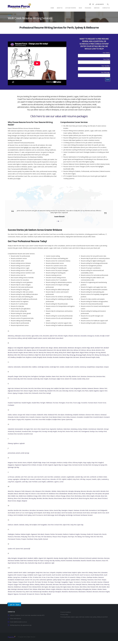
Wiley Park (66, 589)
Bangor (51, 348)
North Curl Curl (20, 513)
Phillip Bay (24, 537)
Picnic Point (31, 537)
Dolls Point (23, 379)
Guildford (48, 419)
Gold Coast (81, 617)
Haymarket (53, 429)
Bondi (43, 355)
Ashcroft (25, 338)
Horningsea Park (36, 431)
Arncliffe (102, 336)
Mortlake (45, 498)
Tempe (10, 582)
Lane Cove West (48, 477)
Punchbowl (30, 539)
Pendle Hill (90, 534)
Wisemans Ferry (20, 592)
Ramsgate (14, 558)
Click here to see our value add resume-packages (59, 116)
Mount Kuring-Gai (84, 498)
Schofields (59, 572)
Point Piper (71, 537)
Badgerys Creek (12, 348)
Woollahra (65, 592)
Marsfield (10, 493)
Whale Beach (41, 589)
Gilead (28, 415)
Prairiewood (11, 539)
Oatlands (21, 525)
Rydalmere (48, 563)
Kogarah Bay (57, 465)
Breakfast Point (21, 357)
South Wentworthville (97, 575)
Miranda (97, 496)
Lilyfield (64, 479)
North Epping (29, 513)
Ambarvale (77, 336)
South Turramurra (85, 575)
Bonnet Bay (66, 355)
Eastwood (90, 388)
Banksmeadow (63, 348)
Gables (10, 415)
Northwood (84, 515)
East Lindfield (55, 388)
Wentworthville (36, 587)
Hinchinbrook (92, 429)
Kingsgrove (11, 465)
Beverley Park (42, 352)
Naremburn (25, 510)
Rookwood (30, 560)
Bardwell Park (99, 348)
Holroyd (106, 429)
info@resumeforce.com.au (20, 622)
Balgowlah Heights (29, 348)
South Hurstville (56, 575)
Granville (32, 417)
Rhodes (70, 558)
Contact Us (106, 8)
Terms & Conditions (66, 612)
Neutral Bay (57, 510)
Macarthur (11, 491)
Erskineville (35, 393)
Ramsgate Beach (22, 558)
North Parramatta (66, 513)
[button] (108, 4)
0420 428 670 (100, 4)
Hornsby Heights (52, 431)
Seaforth (74, 572)
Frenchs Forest (102, 403)
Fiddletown (49, 403)
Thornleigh (57, 582)
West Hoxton (75, 587)
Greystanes (28, 419)
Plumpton (64, 537)
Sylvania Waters (75, 580)
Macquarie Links (30, 491)
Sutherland (42, 580)
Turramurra (77, 582)
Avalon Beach (51, 338)
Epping (15, 393)
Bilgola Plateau (84, 352)
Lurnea (61, 482)
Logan (76, 617)
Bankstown (71, 348)
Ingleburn (16, 443)
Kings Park (94, 462)
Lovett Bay (25, 482)
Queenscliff (27, 548)
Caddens (34, 367)
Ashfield (30, 338)
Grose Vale (35, 419)
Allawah (70, 336)
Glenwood (103, 415)
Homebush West (26, 431)
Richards (75, 558)
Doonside (30, 379)
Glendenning (68, 415)
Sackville (10, 572)
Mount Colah (66, 498)
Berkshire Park (100, 350)
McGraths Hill (44, 493)
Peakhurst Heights (74, 534)
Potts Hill (93, 537)
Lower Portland (32, 482)
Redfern (36, 558)
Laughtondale (70, 477)
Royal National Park (13, 563)
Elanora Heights (28, 391)
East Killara (37, 388)
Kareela (20, 462)
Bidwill (69, 352)
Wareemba (49, 584)
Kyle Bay (16, 467)
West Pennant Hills (92, 587)
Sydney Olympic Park (59, 580)
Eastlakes (84, 388)
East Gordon (24, 388)
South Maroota (66, 575)
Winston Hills (11, 592)
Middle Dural (22, 496)
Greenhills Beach (98, 417)
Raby (9, 558)
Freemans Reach (92, 403)
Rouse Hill (105, 560)
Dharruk (10, 379)
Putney (36, 539)
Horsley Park (61, 431)
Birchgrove (92, 352)
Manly (59, 491)
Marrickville (96, 491)
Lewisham (38, 479)
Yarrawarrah (30, 594)
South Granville (46, 575)
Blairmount (24, 355)
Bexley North (62, 352)
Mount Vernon (12, 501)
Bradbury (13, 357)
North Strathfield (18, 515)
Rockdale (17, 560)
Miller (40, 496)
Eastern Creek (69, 388)
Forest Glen (69, 403)
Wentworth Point (27, 587)
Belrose (89, 350)
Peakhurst (66, 534)
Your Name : (106, 53)
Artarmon (14, 338)
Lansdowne (57, 477)
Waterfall (78, 584)
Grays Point (45, 417)
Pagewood (34, 534)
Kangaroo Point (12, 462)
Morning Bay (32, 498)
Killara (70, 462)
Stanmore (101, 577)
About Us (59, 8)
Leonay (10, 479)
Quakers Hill (11, 548)
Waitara (32, 584)
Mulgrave (24, 501)
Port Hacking (86, 537)
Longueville (18, 482)
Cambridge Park (54, 367)
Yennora (37, 594)
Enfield (91, 391)
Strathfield (11, 580)
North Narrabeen (56, 513)
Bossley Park (90, 355)
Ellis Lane (59, 391)
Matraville (22, 493)
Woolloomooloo (73, 592)
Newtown (76, 510)
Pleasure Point (56, 537)
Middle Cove (14, 496)
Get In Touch (14, 604)
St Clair (30, 577)
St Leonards (71, 577)
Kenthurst (60, 462)
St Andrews (24, 577)
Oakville (16, 525)
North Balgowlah (102, 510)
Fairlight (42, 403)
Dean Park (63, 376)
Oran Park (51, 525)
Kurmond (75, 465)
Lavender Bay (79, 477)
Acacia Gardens (26, 336)
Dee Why (68, 376)
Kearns (25, 462)
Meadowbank (63, 493)
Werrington (45, 587)
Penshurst (11, 537)
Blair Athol (17, 355)
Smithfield (30, 575)
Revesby (56, 558)
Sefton (79, 572)
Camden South (69, 367)
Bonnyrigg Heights (81, 355)
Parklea (52, 534)
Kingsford (101, 462)
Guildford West (56, 419)
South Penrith (75, 575)
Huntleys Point (102, 431)
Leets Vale (86, 477)
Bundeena (62, 357)
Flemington (62, 403)
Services (96, 8)
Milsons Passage (60, 496)
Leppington (16, 479)
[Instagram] (93, 4)
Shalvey (90, 572)
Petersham (17, 537)
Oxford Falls (66, 525)
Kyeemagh (11, 467)
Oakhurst (10, 525)
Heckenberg (74, 429)
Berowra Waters (28, 352)
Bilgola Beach (75, 352)
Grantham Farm (24, 417)
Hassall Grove (45, 429)
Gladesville (40, 415)
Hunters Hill (77, 431)
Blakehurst (31, 355)
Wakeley (37, 584)
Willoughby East (86, 589)
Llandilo (94, 479)
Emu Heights (77, 391)
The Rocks (44, 582)
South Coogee (38, 575)
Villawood (106, 582)
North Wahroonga (49, 515)
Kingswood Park (26, 465)
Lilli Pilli (58, 479)
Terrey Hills (31, 582)
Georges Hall (21, 415)
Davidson (48, 376)
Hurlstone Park (12, 434)
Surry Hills (36, 580)
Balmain (37, 348)
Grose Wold (42, 419)
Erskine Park (27, 393)
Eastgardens (77, 388)
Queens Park (19, 548)
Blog (80, 8)
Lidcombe (53, 479)
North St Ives (101, 513)
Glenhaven (82, 415)
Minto (84, 496)
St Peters (83, 577)
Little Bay (82, 479)
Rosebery (57, 560)
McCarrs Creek (35, 493)
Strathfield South (19, 580)
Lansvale (63, 477)
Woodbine (45, 592)
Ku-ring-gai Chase (67, 465)
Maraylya (71, 491)
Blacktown (11, 355)
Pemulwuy (83, 534)
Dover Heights (44, 379)
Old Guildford (33, 525)
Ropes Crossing (44, 560)
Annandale (83, 336)
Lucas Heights (42, 482)
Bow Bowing (102, 355)
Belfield (64, 350)
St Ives (44, 577)
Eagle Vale (11, 388)
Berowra (10, 352)
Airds (40, 336)
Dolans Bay (16, 379)
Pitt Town (38, 537)
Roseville (83, 560)
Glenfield (75, 415)
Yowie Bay (43, 594)
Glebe (45, 415)
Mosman (50, 498)
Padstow (17, 534)
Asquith (35, 338)
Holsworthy (11, 431)
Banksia (56, 348)
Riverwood (11, 560)
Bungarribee (69, 357)
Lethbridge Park (24, 479)
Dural (87, 379)
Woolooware (82, 592)
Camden (62, 367)
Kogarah (50, 465)
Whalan (35, 589)
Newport (70, 510)
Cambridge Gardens (43, 367)
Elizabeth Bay (43, 391)
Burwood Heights (91, 357)
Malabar (54, 491)
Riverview (106, 558)
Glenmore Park (89, 415)
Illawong (10, 443)
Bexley (56, 352)
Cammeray (83, 367)
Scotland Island (66, 572)
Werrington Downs (65, 587)
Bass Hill (14, 350)
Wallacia (42, 584)
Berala (93, 350)
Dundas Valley (81, 379)
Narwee (46, 510)
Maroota (83, 491)
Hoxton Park (69, 431)
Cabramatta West (26, 367)
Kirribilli (45, 465)
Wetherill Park (28, 589)
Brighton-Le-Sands (31, 357)
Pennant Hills (97, 534)
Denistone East (91, 376)
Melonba (70, 493)
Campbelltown (91, 367)
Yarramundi (22, 594)
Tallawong (84, 580)
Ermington (20, 393)
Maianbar (48, 491)
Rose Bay (52, 560)
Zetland (49, 594)
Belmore (83, 350)
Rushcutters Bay (32, 563)
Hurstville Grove (28, 434)
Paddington (11, 534)
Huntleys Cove (94, 431)
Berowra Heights (18, 352)
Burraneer (76, 357)
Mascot (16, 493)
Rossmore (98, 560)
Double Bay (36, 379)
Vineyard (10, 584)
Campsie (106, 367)
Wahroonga (25, 584)
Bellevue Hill (77, 350)
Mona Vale (104, 496)
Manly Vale (64, 491)
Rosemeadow (76, 560)
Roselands (69, 560)
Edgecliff (10, 391)
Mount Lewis (93, 498)
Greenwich (107, 417)
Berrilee (36, 352)
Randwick (30, 558)
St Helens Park (37, 577)
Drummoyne (52, 379)
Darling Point (27, 376)
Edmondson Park (18, 391)
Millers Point (46, 496)
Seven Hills (85, 572)
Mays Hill (28, 493)
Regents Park (42, 558)
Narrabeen (33, 510)
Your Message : (105, 72)
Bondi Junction (57, 355)
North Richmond (77, 513)
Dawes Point (55, 376)
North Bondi (11, 513)
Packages (88, 8)
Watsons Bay (91, 584)
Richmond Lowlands (91, 558)
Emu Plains (85, 391)
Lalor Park (24, 477)
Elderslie (36, 391)
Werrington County (54, 587)
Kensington (53, 462)
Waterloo (84, 584)
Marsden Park (104, 491)
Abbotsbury (11, 336)
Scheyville (52, 572)
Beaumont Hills (51, 350)
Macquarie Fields (20, 491)
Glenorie (97, 415)
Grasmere (38, 417)
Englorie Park (103, 391)
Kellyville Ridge (37, 462)
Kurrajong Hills (102, 465)
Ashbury (19, 338)
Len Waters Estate (102, 477)
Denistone (83, 376)
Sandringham (31, 572)
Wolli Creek (29, 592)
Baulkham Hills (22, 350)
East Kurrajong (46, 388)
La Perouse (11, 477)
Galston (14, 415)
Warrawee (56, 584)
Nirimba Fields (84, 510)
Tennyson (15, 582)
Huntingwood (85, 431)
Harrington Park (28, 429)
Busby (98, 357)
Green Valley (66, 417)
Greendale (80, 417)
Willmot (72, 589)
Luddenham (49, 482)
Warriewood (62, 584)
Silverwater (104, 572)
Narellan (10, 510)
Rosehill (63, 560)
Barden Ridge (86, 348)
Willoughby (78, 589)
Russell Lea (41, 563)
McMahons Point (54, 493)
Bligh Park (38, 355)
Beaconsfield (42, 350)
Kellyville (29, 462)
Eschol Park (42, 393)
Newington (64, 510)
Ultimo (88, 582)
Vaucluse (99, 582)
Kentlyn (65, 462)
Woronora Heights (104, 592)
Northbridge (69, 515)
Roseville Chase (90, 560)
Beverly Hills (50, 352)
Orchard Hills (58, 525)
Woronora (95, 592)
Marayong (77, 491)
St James (56, 577)
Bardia (92, 348)
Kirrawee (39, 465)
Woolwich (89, 592)
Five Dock (55, 403)
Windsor (94, 589)
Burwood (82, 357)
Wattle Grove (100, 584)
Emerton (71, 391)
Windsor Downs (101, 589)
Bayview (29, 350)
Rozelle (22, 563)
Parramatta (58, 534)
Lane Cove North (39, 477)
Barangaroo (78, 348)
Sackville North (17, 572)
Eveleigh (48, 393)
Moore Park (17, 498)
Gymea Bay (69, 419)
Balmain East (44, 348)
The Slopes (51, 582)
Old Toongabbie (42, 525)
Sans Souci (46, 572)
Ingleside (22, 443)
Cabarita (10, 367)
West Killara (83, 587)
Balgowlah (20, 348)
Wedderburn (17, 587)
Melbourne (99, 617)
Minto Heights (90, 496)
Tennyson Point (22, 582)
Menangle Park (90, 493)
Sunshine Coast (88, 617)
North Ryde (94, 513)
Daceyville (10, 376)
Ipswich (73, 617)
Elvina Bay (65, 391)
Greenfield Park (88, 417)
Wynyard (10, 594)
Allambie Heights (63, 336)
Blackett (103, 352)
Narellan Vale (17, 510)
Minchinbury (78, 496)
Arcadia (97, 336)
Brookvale (56, 357)
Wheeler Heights (50, 589)
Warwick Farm (71, 584)
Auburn (40, 338)
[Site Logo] (19, 6)
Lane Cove (30, 477)
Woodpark (58, 592)
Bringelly (39, 357)
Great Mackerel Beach (55, 417)
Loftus (99, 479)
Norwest (90, 515)
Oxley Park (73, 525)
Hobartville (100, 429)
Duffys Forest (60, 379)
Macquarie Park (40, 491)
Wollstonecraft (37, 592)
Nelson (51, 510)
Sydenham (49, 580)
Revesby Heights (63, 558)
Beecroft (59, 350)
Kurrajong (95, 465)
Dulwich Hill (68, 379)
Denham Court (76, 376)
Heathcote (60, 429)
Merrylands (98, 493)
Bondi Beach (49, 355)
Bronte (45, 357)
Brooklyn (49, 357)
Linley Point (75, 479)
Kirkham (33, 465)
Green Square (12, 419)
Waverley (106, 584)
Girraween (33, 415)
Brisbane (68, 617)
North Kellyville (37, 513)
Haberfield (11, 429)
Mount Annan (58, 498)
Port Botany (78, 537)
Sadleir (25, 572)
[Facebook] (90, 4)
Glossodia (11, 417)
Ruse (26, 563)
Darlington (42, 376)
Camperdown (99, 367)
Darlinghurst (34, 376)
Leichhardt (93, 477)
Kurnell (80, 465)
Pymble (40, 539)
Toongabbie (64, 582)
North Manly (46, 513)
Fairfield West (36, 403)
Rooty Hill (37, 560)
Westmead (20, 589)
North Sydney (28, 515)
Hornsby (44, 431)
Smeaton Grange (22, 575)
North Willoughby (60, 515)
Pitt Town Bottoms (46, 537)
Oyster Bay (80, 525)
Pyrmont (45, 539)
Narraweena (40, 510)
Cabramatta (17, 367)
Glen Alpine (61, 415)
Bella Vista (70, 350)
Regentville (50, 558)
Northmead (76, 515)
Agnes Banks (35, 336)
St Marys (78, 577)
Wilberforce (59, 589)
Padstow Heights (25, 534)
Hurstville (20, 434)
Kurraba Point (87, 465)
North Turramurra (37, 515)
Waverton (10, 587)
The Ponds (38, 582)
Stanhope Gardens (92, 577)
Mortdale (39, 498)
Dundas (74, 379)
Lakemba (17, 477)
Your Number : (105, 66)
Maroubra (89, 491)
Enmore (10, 393)
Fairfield (10, 403)
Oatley (27, 525)
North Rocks (86, 513)
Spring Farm (16, 577)
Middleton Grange (32, 496)
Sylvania (68, 580)
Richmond (82, 558)
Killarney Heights (77, 462)
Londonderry (105, 479)
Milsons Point (70, 496)
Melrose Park (77, 493)
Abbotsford (18, 336)
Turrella (83, 582)
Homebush (18, 431)
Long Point (11, 482)
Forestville (84, 403)
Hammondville (19, 429)
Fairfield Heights (26, 403)
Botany (97, 355)
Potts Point (99, 537)
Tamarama (90, 580)
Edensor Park (103, 388)
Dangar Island (18, 376)
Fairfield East (17, 403)
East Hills (31, 388)
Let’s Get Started (70, 8)
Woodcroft (52, 592)
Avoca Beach (59, 338)
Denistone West (100, 376)
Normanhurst (93, 510)
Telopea (104, 580)
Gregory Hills (20, 419)
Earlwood (17, 388)
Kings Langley (87, 462)
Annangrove (90, 336)
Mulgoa (19, 501)
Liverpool (88, 479)
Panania (47, 534)
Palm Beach (40, 534)
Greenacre (73, 417)
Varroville (94, 582)
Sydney (94, 617)
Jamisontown (11, 453)
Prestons (18, 539)
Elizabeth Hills (51, 391)
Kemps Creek (45, 462)
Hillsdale (85, 429)
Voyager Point (18, 584)
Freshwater (11, 405)
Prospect (23, 539)
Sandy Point (39, 572)
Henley (80, 429)
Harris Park (37, 429)
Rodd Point (23, 560)
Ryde (53, 563)
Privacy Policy (64, 614)
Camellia (76, 367)
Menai (83, 493)
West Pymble (102, 587)
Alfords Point (53, 336)
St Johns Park (63, 577)
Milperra (52, 496)
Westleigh (14, 589)
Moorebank (24, 498)
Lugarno (56, 482)
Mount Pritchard (102, 498)
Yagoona (15, 594)
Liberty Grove (46, 479)
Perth (106, 617)
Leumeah (32, 479)
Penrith (104, 534)
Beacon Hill (35, 350)
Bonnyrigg (72, 355)
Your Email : (106, 59)
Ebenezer (96, 388)
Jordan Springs (25, 453)
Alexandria (46, 336)
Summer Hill (28, 580)
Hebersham (66, 429)
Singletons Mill (12, 575)
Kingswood (18, 465)
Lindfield (69, 479)
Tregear (71, 582)
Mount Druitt (74, 498)
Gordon (16, 417)
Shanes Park (96, 572)
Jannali (18, 453)
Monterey (10, 498)
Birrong (98, 352)
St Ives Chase (50, 577)
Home (52, 8)
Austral (45, 338)
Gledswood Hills (52, 415)
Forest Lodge (76, 403)
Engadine (96, 391)
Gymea (63, 419)
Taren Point (97, 580)
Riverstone (100, 558)
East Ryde (62, 388)
